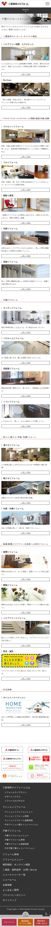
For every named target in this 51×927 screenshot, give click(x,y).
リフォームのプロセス (15, 801)
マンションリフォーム (14, 807)
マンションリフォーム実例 (17, 816)
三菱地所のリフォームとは (16, 787)
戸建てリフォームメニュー (17, 835)
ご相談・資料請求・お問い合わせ (20, 870)
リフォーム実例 (11, 854)
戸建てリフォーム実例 (15, 840)
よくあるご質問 (11, 890)
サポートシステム (13, 796)
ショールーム (9, 880)
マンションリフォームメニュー (19, 812)
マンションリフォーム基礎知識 (19, 820)
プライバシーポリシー (14, 895)
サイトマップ (9, 900)
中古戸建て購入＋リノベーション (20, 848)
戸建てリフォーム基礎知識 (17, 844)
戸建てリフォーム (12, 831)
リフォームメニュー (13, 859)
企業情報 (7, 885)
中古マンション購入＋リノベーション (22, 824)
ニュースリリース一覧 (14, 875)
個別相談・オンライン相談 (16, 864)
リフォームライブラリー (16, 792)
